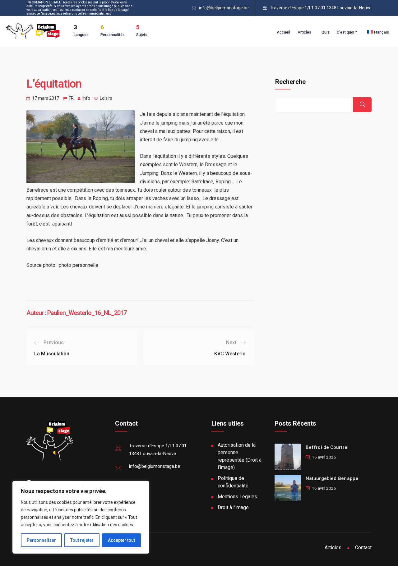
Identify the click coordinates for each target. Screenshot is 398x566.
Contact (363, 547)
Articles (304, 32)
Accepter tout (121, 540)
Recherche (290, 81)
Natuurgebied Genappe (332, 478)
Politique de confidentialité (233, 482)
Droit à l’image (233, 507)
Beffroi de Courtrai (327, 447)
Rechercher (362, 104)
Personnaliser (41, 540)
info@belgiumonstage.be (224, 7)
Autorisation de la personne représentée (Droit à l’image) (239, 456)
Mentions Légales (237, 497)
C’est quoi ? (347, 32)
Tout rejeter (82, 540)
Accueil (283, 32)
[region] (80, 517)
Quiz (326, 32)
